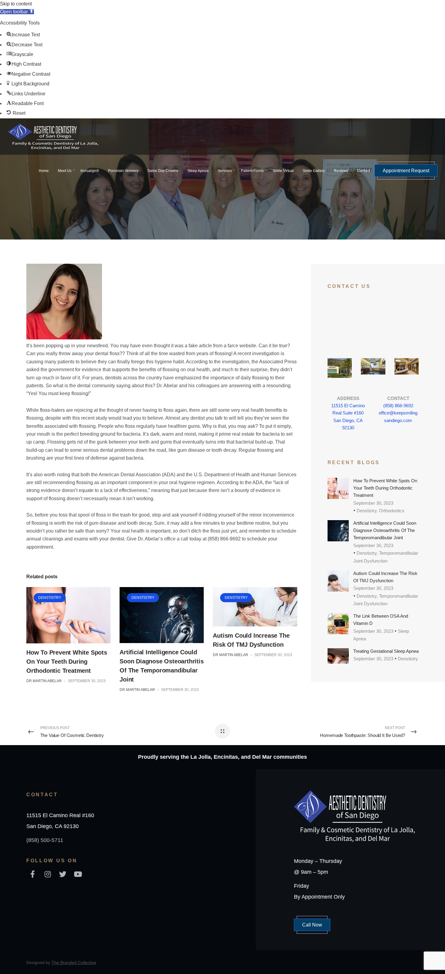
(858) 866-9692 (398, 405)
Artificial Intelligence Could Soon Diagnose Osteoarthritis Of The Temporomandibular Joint (384, 530)
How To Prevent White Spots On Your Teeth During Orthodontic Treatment (66, 661)
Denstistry (49, 598)
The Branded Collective (73, 962)
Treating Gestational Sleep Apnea (386, 651)
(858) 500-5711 (44, 840)
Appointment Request (406, 170)
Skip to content (16, 3)
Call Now (312, 924)
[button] (17, 11)
